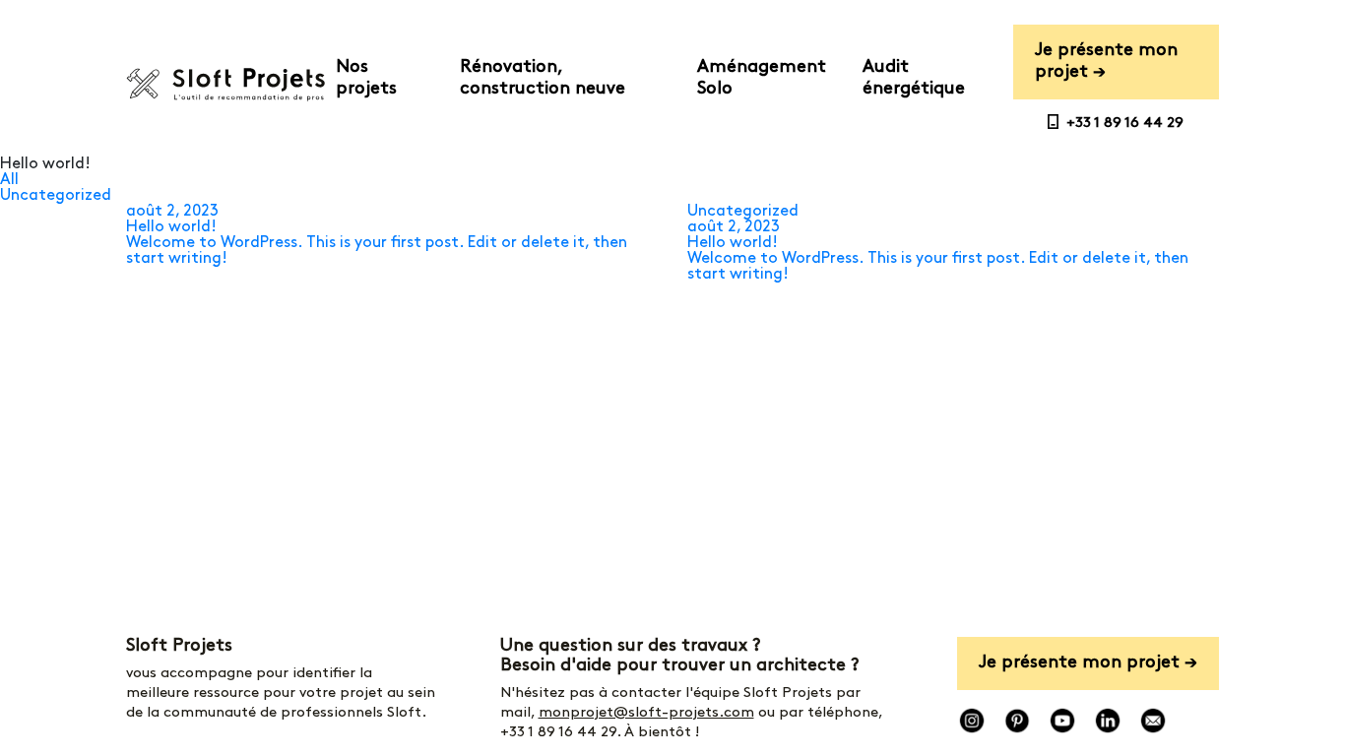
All (9, 180)
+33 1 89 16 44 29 (558, 732)
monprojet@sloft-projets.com (646, 713)
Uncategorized (55, 196)
